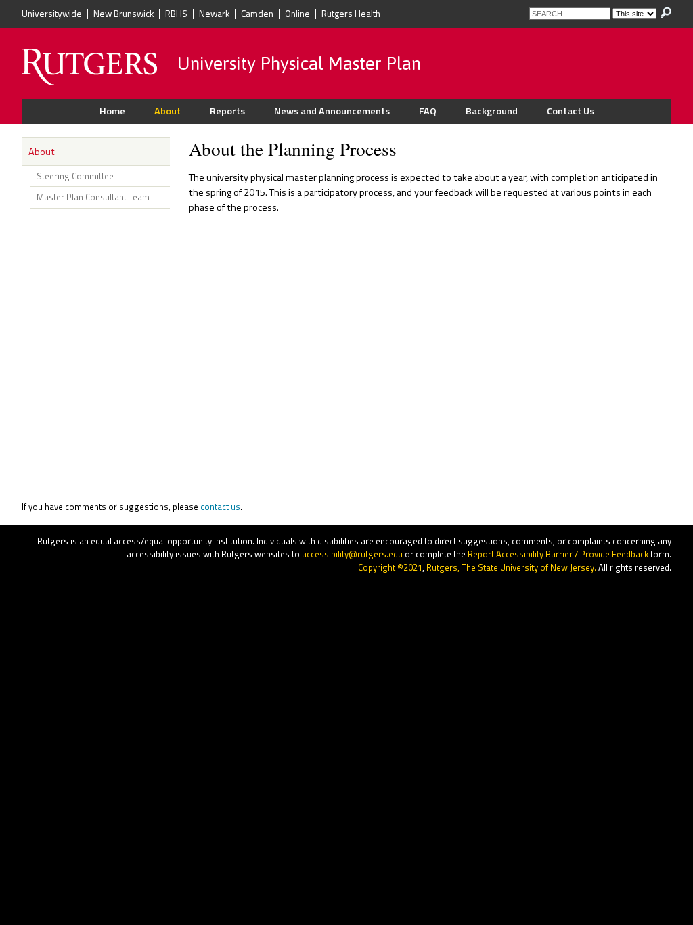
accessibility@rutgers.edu (352, 554)
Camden (257, 14)
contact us (220, 506)
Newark (214, 14)
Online (297, 14)
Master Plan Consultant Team (93, 197)
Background (492, 111)
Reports (227, 111)
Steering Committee (75, 176)
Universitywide (52, 14)
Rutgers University (89, 67)
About (167, 111)
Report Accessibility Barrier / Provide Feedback (558, 554)
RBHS (176, 14)
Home (112, 111)
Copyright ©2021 (390, 567)
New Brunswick (123, 14)
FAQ (428, 111)
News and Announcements (332, 111)
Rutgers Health (350, 14)
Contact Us (570, 111)
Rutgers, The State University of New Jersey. (511, 567)
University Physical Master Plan (299, 64)
